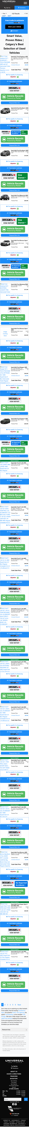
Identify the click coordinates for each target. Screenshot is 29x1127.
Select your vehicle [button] (14, 27)
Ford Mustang (9, 1014)
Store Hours (14, 1089)
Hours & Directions (14, 1074)
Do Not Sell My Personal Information (14, 1122)
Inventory (14, 1078)
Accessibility (16, 1120)
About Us (13, 1071)
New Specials (14, 1084)
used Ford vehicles (6, 1018)
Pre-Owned (13, 1082)
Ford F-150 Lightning (18, 1012)
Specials (14, 1087)
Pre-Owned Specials (14, 1085)
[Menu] (25, 3)
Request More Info (14, 103)
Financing (13, 1076)
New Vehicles (14, 1081)
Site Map (12, 1122)
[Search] (26, 1099)
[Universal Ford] (9, 2)
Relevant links (6, 1030)
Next (19, 1004)
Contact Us (6, 1120)
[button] (14, 76)
